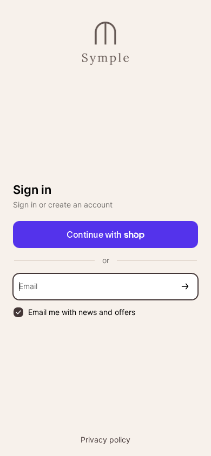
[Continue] (185, 286)
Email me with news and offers (81, 312)
